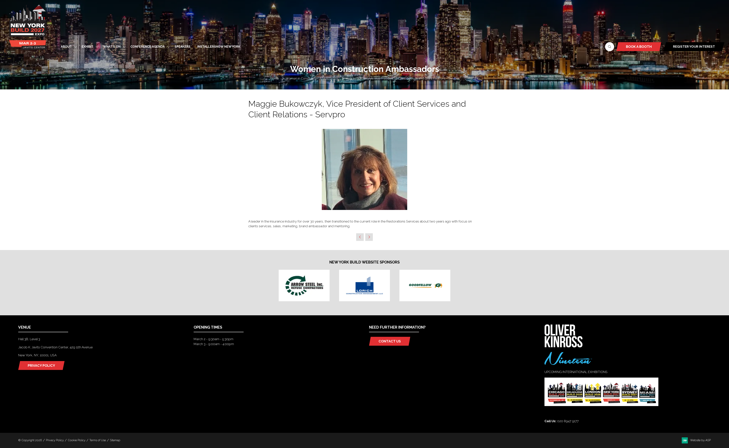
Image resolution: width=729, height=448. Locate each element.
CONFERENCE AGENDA (147, 46)
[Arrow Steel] (304, 285)
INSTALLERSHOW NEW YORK (218, 46)
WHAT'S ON (112, 46)
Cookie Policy (76, 440)
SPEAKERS (182, 46)
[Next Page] (369, 237)
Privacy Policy (55, 440)
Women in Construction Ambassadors (312, 78)
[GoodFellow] (424, 285)
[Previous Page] (360, 237)
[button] (609, 46)
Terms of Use (97, 440)
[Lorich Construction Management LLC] (364, 285)
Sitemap (115, 440)
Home (274, 78)
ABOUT (66, 46)
